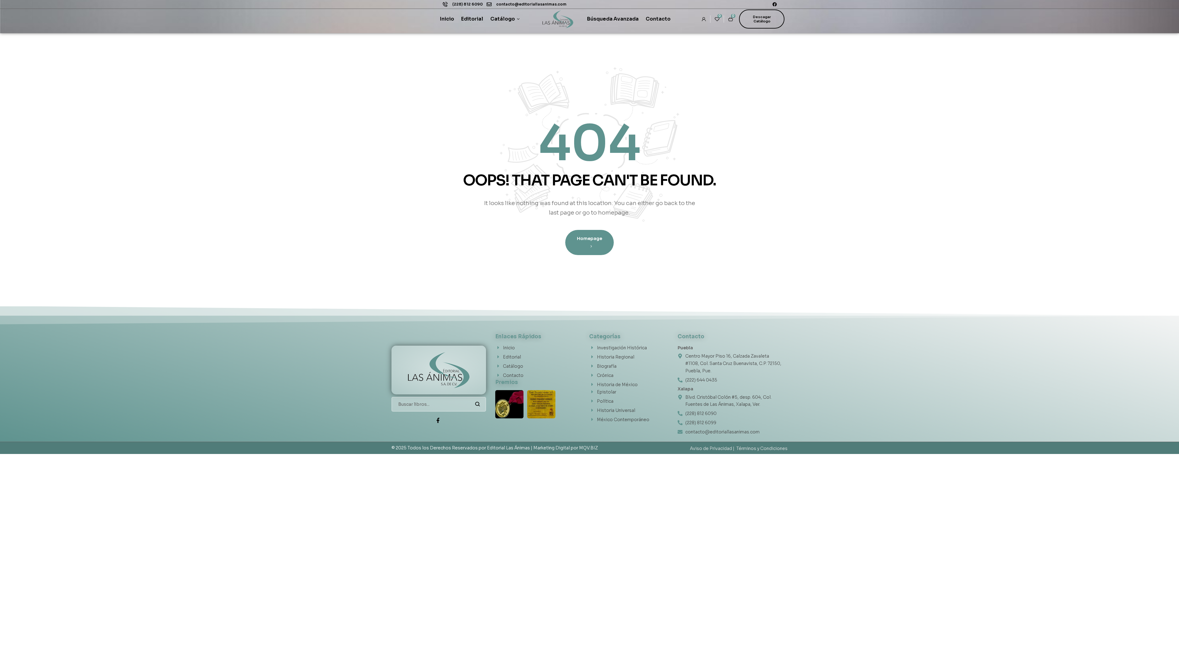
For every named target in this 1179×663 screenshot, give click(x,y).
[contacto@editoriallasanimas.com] (489, 4)
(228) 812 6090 (467, 4)
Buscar (477, 404)
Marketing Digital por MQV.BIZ (565, 448)
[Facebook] (774, 4)
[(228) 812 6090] (445, 4)
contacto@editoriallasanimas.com (531, 4)
